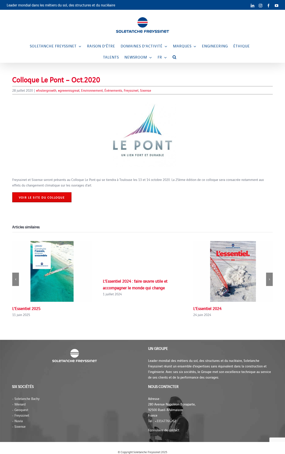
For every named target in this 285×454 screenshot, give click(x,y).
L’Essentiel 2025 (26, 308)
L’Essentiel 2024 (207, 308)
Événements (113, 90)
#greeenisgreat (68, 90)
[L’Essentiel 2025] (52, 271)
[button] (175, 57)
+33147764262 (165, 420)
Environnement (92, 90)
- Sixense (19, 426)
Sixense (145, 90)
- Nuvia (17, 420)
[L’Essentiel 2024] (233, 271)
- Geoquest (20, 409)
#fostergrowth (46, 90)
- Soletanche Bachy (26, 398)
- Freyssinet (20, 415)
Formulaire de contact (163, 430)
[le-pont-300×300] (142, 102)
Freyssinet (131, 90)
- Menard (19, 404)
